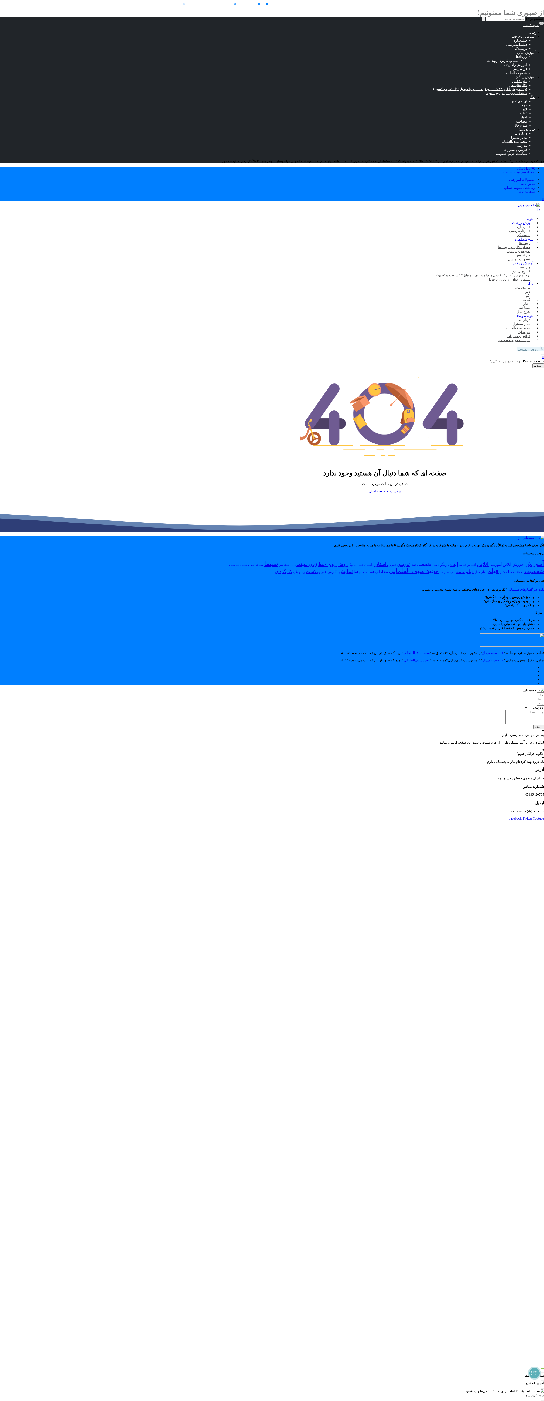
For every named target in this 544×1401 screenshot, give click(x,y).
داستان (381, 564)
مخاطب (381, 571)
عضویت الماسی (516, 73)
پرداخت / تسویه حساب (520, 188)
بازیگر (444, 564)
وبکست (313, 571)
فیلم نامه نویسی (447, 572)
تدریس (403, 564)
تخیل (413, 564)
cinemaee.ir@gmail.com (519, 172)
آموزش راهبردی (515, 65)
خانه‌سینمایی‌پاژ (493, 653)
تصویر (392, 564)
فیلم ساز (481, 572)
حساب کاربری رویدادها (502, 61)
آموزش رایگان (525, 77)
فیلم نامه (465, 571)
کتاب (523, 113)
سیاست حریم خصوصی (510, 153)
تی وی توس (518, 101)
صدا (511, 572)
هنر (324, 571)
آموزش (534, 563)
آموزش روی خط (524, 36)
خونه (532, 32)
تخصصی (424, 564)
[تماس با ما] (542, 1368)
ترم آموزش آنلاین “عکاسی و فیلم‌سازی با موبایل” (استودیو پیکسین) (480, 89)
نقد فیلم (363, 572)
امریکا (462, 564)
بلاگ (533, 97)
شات (232, 564)
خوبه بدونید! (527, 129)
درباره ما (521, 133)
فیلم (493, 570)
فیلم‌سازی (520, 40)
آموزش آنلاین (526, 52)
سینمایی (241, 564)
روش (342, 564)
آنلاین (483, 564)
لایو (525, 109)
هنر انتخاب (519, 81)
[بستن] (542, 1372)
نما (356, 572)
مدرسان (521, 145)
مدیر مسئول (518, 137)
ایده (454, 564)
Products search (533, 361)
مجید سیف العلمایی (414, 570)
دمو (524, 105)
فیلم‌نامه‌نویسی (516, 44)
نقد (371, 572)
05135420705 (526, 168)
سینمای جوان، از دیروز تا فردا (506, 93)
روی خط (327, 564)
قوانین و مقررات (515, 149)
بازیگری (435, 565)
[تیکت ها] (534, 1373)
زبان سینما (306, 564)
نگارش (332, 572)
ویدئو (302, 572)
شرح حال (520, 125)
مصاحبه (521, 121)
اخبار (523, 117)
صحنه (519, 572)
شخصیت (534, 571)
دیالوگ (353, 564)
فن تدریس (520, 69)
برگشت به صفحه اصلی (384, 491)
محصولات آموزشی (522, 179)
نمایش (346, 571)
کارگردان (283, 571)
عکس (503, 572)
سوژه (293, 565)
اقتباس (471, 564)
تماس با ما (528, 183)
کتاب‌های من (518, 85)
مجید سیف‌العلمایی (514, 141)
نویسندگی (520, 48)
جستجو (538, 365)
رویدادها (521, 56)
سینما (271, 563)
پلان (295, 572)
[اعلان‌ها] (542, 354)
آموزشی (495, 565)
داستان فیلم (365, 564)
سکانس (284, 564)
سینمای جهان (256, 564)
